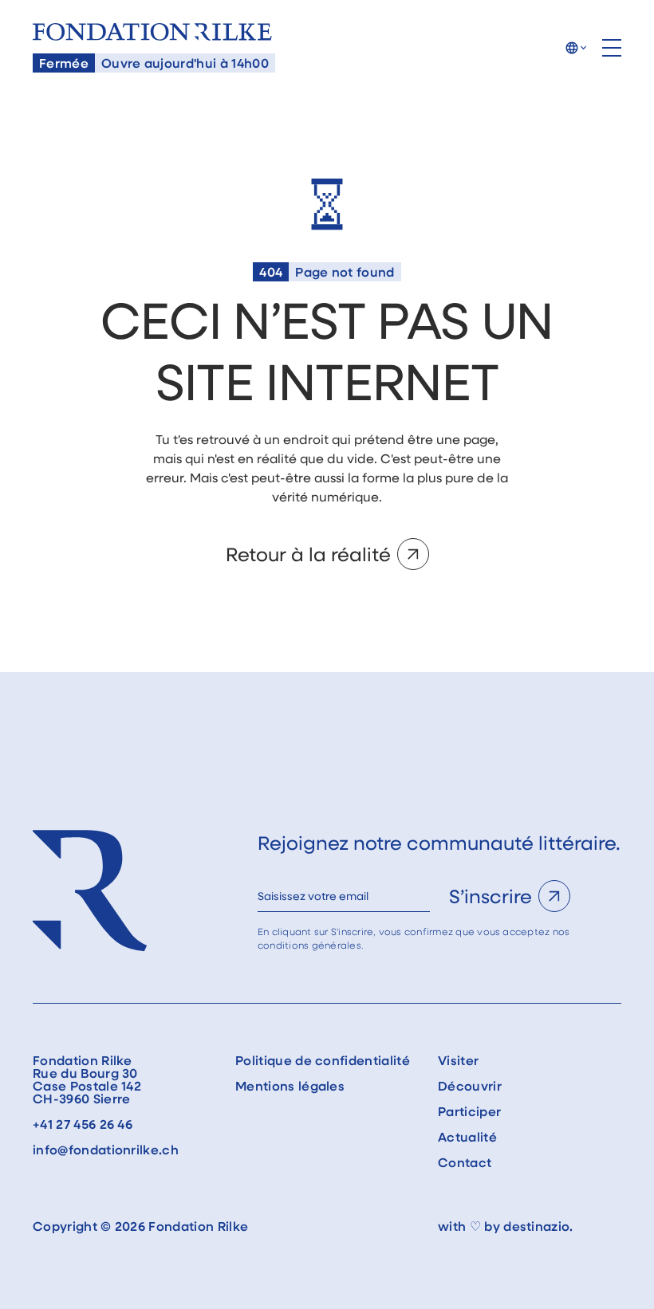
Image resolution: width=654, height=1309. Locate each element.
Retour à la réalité (308, 553)
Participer (469, 1111)
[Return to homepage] (152, 32)
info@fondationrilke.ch (106, 1149)
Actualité (467, 1136)
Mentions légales (290, 1085)
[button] (575, 48)
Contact (464, 1162)
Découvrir (470, 1085)
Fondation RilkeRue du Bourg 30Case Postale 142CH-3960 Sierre (87, 1079)
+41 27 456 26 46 (82, 1124)
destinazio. (538, 1226)
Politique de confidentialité (322, 1060)
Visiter (458, 1060)
